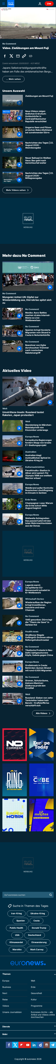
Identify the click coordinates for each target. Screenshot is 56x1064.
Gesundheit (36, 993)
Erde (33, 987)
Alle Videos (41, 713)
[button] (17, 190)
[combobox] (28, 895)
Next (4, 993)
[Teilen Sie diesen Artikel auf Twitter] (11, 56)
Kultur (34, 999)
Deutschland (34, 935)
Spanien (20, 920)
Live (49, 3)
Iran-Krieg (16, 913)
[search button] (51, 895)
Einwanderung (39, 942)
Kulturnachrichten (35, 467)
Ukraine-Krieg (37, 913)
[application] (28, 23)
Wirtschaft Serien (34, 599)
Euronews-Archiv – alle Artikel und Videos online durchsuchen (43, 1014)
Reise (5, 999)
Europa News (32, 436)
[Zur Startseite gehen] (10, 3)
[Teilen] (18, 56)
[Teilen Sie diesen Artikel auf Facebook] (4, 56)
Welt (4, 408)
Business (6, 987)
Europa (5, 980)
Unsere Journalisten (12, 1012)
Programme (36, 1005)
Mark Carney (36, 949)
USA (17, 935)
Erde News (30, 499)
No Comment (9, 293)
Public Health (16, 928)
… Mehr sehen (13, 79)
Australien (30, 451)
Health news (31, 631)
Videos (5, 1005)
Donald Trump (39, 928)
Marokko (17, 949)
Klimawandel (16, 942)
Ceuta (36, 920)
